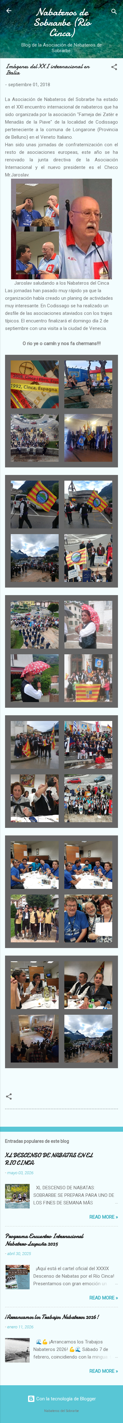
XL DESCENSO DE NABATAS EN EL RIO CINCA (48, 1159)
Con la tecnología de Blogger (65, 1399)
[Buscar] (114, 12)
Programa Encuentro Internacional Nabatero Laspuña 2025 (44, 1240)
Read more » (104, 1217)
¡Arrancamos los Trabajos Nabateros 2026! (52, 1317)
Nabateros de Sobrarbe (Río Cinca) (61, 22)
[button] (114, 68)
